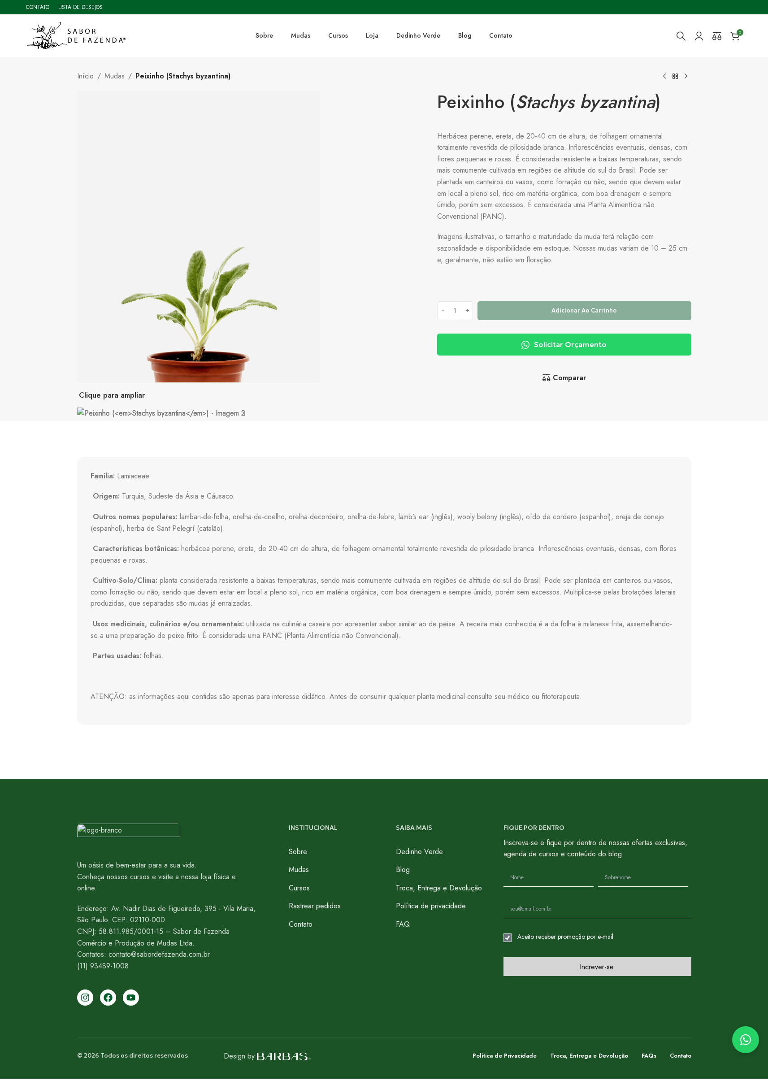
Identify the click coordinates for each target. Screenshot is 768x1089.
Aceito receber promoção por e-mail (565, 936)
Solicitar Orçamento (570, 344)
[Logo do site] (76, 35)
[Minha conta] (699, 36)
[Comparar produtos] (717, 36)
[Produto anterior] (664, 76)
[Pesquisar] (681, 36)
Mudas (114, 76)
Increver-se (597, 967)
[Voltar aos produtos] (675, 76)
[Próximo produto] (686, 76)
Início (85, 76)
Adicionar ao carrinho (584, 310)
